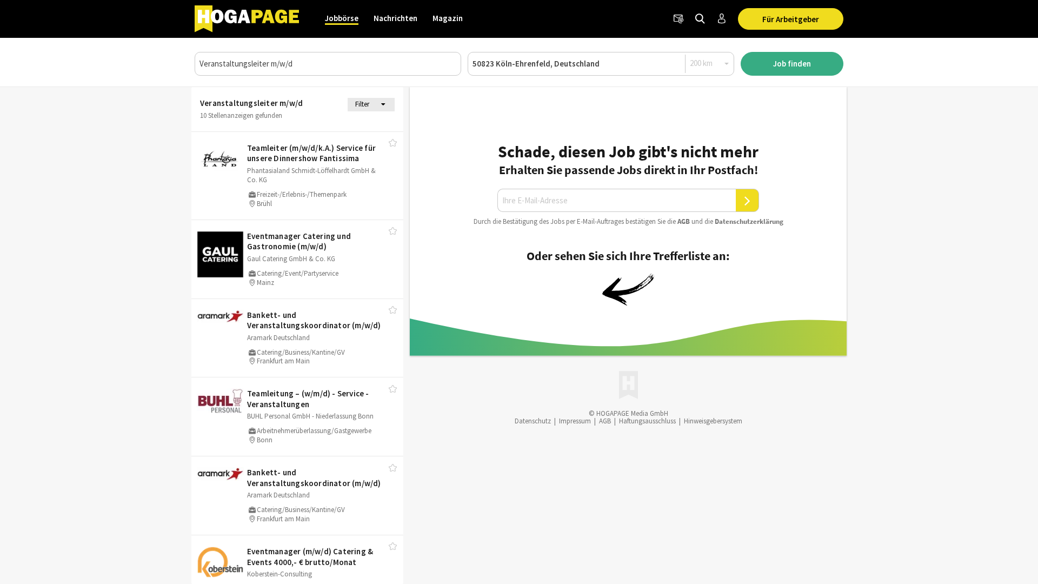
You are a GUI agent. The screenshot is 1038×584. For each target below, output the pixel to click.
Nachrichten (395, 18)
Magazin (447, 18)
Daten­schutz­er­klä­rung (749, 221)
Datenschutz (533, 421)
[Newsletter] (678, 19)
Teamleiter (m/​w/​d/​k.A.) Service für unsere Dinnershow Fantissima (311, 153)
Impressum (575, 421)
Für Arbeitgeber (790, 19)
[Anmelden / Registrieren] (722, 19)
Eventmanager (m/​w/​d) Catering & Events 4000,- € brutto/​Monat (310, 556)
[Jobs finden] (700, 19)
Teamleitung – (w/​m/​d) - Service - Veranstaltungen (308, 398)
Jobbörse (341, 18)
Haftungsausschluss (647, 421)
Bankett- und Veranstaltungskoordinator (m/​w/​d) (314, 320)
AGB (683, 221)
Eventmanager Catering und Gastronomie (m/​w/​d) (299, 241)
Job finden (792, 63)
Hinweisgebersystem (713, 421)
